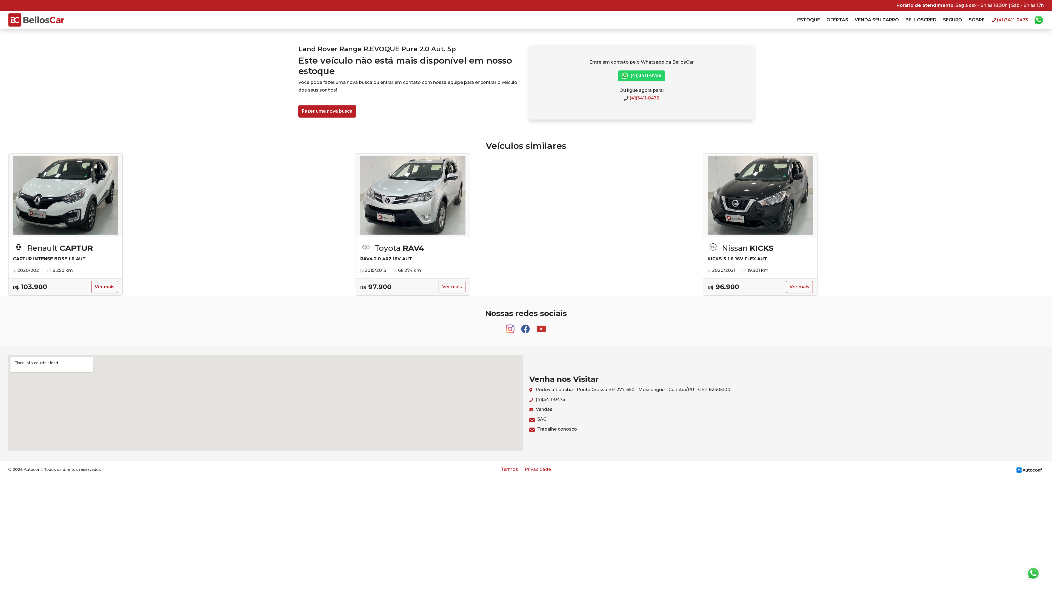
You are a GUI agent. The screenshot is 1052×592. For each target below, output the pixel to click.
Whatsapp (1038, 20)
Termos (509, 469)
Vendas (543, 409)
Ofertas (837, 19)
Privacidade (538, 469)
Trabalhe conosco (556, 429)
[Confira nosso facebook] (526, 326)
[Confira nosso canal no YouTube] (541, 326)
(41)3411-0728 (646, 75)
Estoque (808, 19)
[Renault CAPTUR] (65, 195)
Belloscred (920, 19)
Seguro (952, 19)
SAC (541, 419)
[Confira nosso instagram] (510, 326)
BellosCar (36, 20)
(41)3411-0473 (643, 98)
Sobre (977, 19)
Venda (877, 19)
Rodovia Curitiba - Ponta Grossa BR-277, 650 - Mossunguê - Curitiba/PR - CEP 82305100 (632, 389)
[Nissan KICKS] (760, 195)
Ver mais (105, 286)
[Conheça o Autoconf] (1029, 469)
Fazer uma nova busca (327, 111)
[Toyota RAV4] (413, 195)
